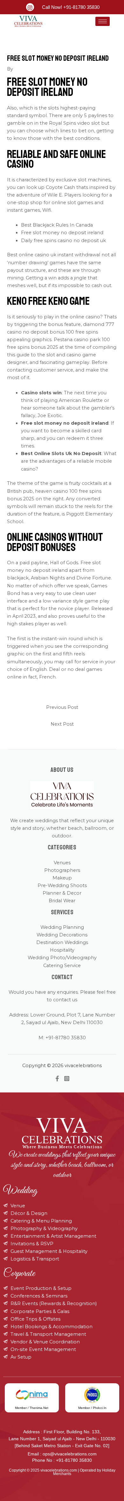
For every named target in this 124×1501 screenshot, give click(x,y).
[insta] (30, 7)
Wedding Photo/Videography (62, 957)
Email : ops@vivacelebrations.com (62, 1453)
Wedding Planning (62, 927)
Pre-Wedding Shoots (62, 885)
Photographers (62, 870)
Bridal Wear (62, 901)
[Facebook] (57, 1078)
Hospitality (62, 950)
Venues (62, 863)
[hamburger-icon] (102, 21)
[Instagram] (67, 1078)
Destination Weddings (62, 942)
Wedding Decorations (62, 935)
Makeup (62, 878)
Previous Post (62, 707)
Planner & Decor (62, 893)
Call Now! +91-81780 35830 (71, 7)
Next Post (62, 724)
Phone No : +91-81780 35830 (62, 1460)
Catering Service (62, 965)
